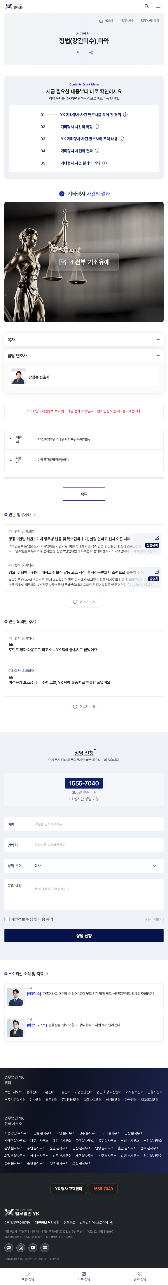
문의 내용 (15, 886)
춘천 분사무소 (36, 1163)
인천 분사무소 (39, 1156)
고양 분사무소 (65, 1133)
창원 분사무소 (130, 1156)
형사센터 (32, 1092)
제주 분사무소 (84, 1156)
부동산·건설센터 (14, 1100)
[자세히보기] (154, 919)
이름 (11, 824)
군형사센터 (155, 1092)
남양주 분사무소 (15, 1141)
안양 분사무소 (104, 1148)
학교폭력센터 (150, 1100)
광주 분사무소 (88, 1133)
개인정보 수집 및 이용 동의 (32, 919)
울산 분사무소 (127, 1148)
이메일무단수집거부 (17, 1222)
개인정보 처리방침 (47, 1222)
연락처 (13, 845)
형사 (37, 865)
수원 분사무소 (36, 1148)
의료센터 (52, 1100)
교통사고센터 (93, 1100)
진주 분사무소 (107, 1156)
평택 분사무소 (59, 1163)
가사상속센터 (134, 1092)
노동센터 (64, 1092)
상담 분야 (15, 866)
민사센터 (36, 1100)
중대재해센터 (70, 1100)
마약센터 (131, 1100)
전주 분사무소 (62, 1156)
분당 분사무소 (13, 1148)
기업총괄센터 (83, 1092)
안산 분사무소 (81, 1148)
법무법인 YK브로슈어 (94, 1222)
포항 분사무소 (81, 1163)
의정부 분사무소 (15, 1156)
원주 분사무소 (150, 1148)
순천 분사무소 (59, 1148)
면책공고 (69, 1222)
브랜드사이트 (13, 1092)
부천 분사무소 (153, 1141)
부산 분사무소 (130, 1141)
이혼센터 (48, 1092)
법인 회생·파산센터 (109, 1092)
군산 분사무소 (133, 1133)
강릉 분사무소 (43, 1133)
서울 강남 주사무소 (16, 1133)
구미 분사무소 (111, 1133)
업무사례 (127, 20)
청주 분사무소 (13, 1163)
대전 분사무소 (62, 1141)
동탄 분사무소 (84, 1141)
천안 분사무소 (153, 1156)
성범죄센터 (113, 1100)
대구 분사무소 (39, 1141)
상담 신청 (84, 935)
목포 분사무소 (107, 1141)
